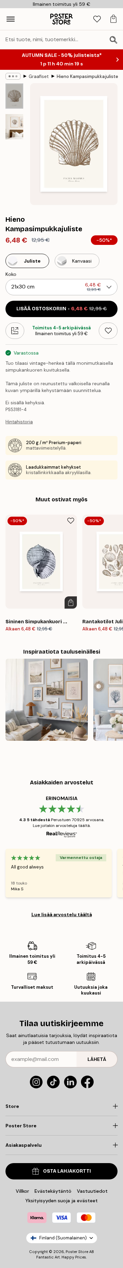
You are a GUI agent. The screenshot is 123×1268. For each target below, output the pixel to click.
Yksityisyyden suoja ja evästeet (61, 1200)
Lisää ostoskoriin (61, 309)
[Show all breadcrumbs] (12, 76)
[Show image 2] (14, 126)
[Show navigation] (10, 19)
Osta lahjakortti (67, 1171)
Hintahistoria (19, 422)
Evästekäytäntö (53, 1191)
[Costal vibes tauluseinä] (46, 700)
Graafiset (39, 76)
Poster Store (77, 1251)
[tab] (97, 19)
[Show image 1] (14, 96)
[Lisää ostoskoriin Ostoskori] (71, 602)
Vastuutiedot (92, 1191)
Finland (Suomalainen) (63, 1238)
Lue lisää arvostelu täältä (61, 914)
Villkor (22, 1191)
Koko (10, 274)
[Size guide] (14, 331)
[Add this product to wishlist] (108, 331)
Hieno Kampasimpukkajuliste (87, 76)
